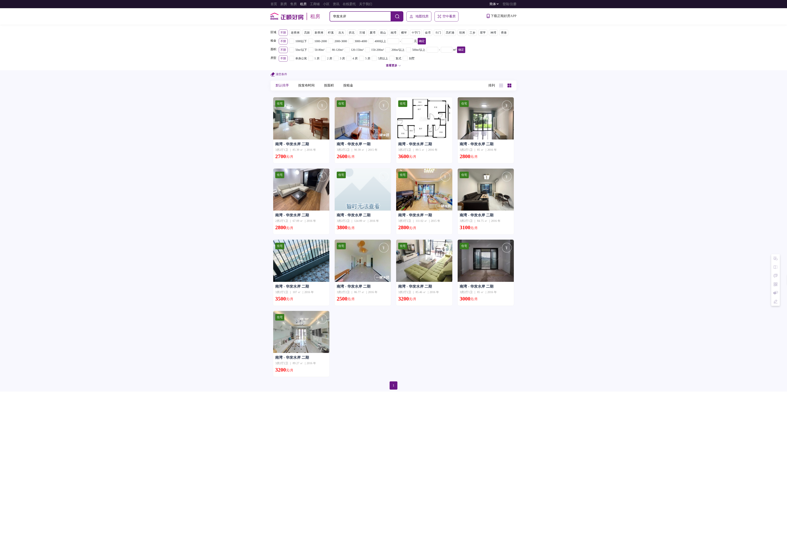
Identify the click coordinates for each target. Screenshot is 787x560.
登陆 (506, 4)
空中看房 (449, 16)
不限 (283, 32)
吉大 (341, 32)
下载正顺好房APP (503, 16)
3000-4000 (361, 41)
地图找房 (422, 16)
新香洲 (319, 32)
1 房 (317, 58)
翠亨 (483, 32)
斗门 (438, 32)
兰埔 (362, 32)
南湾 (393, 32)
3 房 (342, 58)
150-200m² (377, 49)
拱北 (352, 32)
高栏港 (450, 32)
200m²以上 (398, 49)
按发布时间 (306, 85)
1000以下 (301, 41)
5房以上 (383, 58)
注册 (513, 4)
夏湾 (372, 32)
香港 (504, 32)
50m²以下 (301, 49)
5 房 (367, 58)
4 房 (355, 58)
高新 (307, 32)
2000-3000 (340, 41)
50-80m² (319, 49)
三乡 (472, 32)
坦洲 (462, 32)
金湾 (428, 32)
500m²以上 (418, 49)
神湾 (493, 32)
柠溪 (331, 32)
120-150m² (357, 49)
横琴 (404, 32)
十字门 (416, 32)
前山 (383, 32)
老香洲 (295, 32)
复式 (398, 58)
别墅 (412, 58)
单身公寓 (301, 58)
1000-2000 (320, 41)
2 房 (329, 58)
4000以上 (380, 41)
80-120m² (337, 49)
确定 (422, 41)
